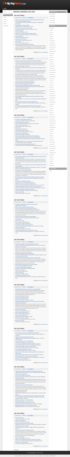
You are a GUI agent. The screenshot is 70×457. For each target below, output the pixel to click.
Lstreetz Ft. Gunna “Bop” (19, 417)
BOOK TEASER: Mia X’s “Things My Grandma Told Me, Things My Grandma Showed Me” (30, 395)
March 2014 (52, 114)
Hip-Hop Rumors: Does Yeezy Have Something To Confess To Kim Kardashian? (28, 60)
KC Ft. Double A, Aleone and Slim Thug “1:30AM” (23, 349)
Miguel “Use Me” (18, 127)
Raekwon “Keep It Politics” (19, 272)
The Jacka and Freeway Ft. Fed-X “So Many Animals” (24, 340)
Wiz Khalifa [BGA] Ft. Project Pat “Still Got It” (22, 25)
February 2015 (52, 91)
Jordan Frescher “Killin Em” (19, 191)
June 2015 (52, 83)
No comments (30, 17)
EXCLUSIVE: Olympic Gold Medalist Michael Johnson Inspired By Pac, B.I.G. (27, 85)
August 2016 (52, 53)
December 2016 (53, 44)
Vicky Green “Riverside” (19, 36)
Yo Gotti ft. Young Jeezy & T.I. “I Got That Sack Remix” (24, 399)
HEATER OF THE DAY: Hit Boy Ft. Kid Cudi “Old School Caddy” (25, 33)
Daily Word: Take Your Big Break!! (20, 246)
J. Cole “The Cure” (18, 219)
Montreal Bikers (52, 455)
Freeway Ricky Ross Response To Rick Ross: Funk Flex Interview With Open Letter (28, 371)
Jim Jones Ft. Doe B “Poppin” (20, 227)
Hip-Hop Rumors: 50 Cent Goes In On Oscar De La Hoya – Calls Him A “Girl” (27, 257)
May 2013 (51, 135)
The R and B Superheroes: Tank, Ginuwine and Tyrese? (24, 429)
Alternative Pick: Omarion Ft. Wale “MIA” (21, 317)
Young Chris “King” (18, 41)
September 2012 (53, 152)
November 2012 (53, 148)
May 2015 (51, 85)
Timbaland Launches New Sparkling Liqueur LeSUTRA (24, 336)
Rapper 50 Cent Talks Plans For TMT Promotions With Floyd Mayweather (27, 135)
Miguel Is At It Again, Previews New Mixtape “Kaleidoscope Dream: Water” (27, 209)
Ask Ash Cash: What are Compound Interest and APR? (24, 423)
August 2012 (52, 154)
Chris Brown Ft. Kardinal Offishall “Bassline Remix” (23, 119)
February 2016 (52, 66)
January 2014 (52, 118)
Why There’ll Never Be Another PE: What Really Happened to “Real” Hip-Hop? (28, 105)
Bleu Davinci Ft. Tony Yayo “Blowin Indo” (21, 442)
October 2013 (52, 125)
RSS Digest (46, 52)
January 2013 (52, 144)
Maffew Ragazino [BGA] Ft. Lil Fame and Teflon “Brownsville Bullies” (26, 355)
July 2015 (51, 80)
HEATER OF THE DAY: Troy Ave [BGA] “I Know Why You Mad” (25, 183)
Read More (36, 52)
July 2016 (51, 55)
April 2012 (51, 163)
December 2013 (53, 121)
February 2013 (52, 142)
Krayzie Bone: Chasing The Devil (20, 391)
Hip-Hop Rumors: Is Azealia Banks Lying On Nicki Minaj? (24, 44)
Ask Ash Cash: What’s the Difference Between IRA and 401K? (25, 144)
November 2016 (53, 47)
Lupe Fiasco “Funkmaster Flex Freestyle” (22, 295)
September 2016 (53, 51)
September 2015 (53, 76)
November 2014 (53, 97)
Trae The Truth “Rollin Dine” (19, 436)
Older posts (15, 449)
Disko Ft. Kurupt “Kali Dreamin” (20, 420)
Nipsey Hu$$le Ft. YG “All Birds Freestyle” (22, 221)
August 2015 (52, 78)
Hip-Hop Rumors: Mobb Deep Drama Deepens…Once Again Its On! (26, 204)
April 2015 (51, 87)
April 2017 (51, 36)
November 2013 (53, 123)
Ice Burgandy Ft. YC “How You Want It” (21, 133)
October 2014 (52, 99)
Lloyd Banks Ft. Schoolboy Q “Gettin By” (21, 298)
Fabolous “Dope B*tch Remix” (20, 269)
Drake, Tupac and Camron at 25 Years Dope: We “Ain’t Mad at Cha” (26, 101)
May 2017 (51, 34)
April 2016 (51, 61)
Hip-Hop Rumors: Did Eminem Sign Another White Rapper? (25, 82)
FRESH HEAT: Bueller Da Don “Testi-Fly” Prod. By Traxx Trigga (25, 346)
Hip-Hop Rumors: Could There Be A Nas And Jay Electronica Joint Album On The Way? (29, 176)
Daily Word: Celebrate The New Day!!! (21, 89)
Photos (5, 23)
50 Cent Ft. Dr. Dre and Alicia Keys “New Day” (22, 180)
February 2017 (52, 40)
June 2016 (52, 57)
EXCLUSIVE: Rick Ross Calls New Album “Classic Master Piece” (25, 216)
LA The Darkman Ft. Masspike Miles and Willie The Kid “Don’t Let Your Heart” (28, 343)
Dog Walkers (40, 455)
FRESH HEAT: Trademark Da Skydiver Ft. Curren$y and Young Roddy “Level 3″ (28, 186)
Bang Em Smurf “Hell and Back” (20, 309)
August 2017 (52, 28)
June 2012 (52, 159)
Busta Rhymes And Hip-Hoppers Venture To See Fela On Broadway (26, 264)
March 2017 (52, 38)
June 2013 (52, 133)
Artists (5, 21)
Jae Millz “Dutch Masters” (19, 30)
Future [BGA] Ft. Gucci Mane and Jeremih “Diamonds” (24, 224)
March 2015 (52, 89)
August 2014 (52, 104)
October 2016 (52, 49)
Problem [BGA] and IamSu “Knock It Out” (22, 122)
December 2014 (53, 95)
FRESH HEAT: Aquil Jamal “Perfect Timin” (22, 130)
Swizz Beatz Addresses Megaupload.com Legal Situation (24, 253)
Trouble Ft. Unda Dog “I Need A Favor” (21, 124)
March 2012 (52, 165)
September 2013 (53, 127)
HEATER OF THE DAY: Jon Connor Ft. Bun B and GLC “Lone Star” (26, 230)
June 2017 (52, 32)
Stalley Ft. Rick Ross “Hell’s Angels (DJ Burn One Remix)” (24, 206)
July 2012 (51, 156)
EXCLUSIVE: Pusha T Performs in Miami (22, 425)
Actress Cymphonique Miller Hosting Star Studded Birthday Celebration (26, 243)
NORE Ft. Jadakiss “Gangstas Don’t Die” (22, 312)
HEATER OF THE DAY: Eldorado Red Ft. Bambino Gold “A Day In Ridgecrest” (28, 439)
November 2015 (53, 72)
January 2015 (52, 93)
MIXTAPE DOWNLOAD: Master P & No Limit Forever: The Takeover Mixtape (27, 289)
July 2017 (51, 30)
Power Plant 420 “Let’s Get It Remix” (21, 373)
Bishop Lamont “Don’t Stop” (19, 320)
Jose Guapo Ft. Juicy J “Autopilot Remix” (21, 358)
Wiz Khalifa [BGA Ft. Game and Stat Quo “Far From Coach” (25, 402)
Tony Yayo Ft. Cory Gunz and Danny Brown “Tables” (23, 27)
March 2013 (52, 140)
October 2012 (52, 150)
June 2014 (52, 108)
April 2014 (51, 112)
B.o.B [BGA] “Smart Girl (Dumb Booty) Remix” (22, 275)
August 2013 (52, 129)
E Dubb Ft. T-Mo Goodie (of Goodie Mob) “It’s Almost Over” (25, 189)
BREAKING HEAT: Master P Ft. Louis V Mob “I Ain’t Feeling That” (26, 405)
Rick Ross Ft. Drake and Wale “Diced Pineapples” (23, 267)
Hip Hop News (19, 15)
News (5, 8)
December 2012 (53, 146)
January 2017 (52, 42)
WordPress (21, 455)
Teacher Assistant (31, 455)
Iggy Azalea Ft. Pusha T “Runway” (21, 38)
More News (6, 25)
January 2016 (52, 68)
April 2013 (51, 137)
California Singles (45, 455)
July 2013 (51, 131)
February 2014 (52, 116)
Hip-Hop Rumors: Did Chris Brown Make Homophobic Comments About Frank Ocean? (29, 75)
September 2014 (53, 102)
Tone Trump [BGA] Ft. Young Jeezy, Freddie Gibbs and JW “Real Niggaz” (27, 332)
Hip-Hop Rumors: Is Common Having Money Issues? (24, 384)
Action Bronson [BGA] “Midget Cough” (21, 314)
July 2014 (51, 106)
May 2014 (51, 110)
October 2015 (52, 74)
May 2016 (51, 59)
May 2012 (51, 161)
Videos (5, 19)
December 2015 (53, 70)
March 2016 (52, 63)
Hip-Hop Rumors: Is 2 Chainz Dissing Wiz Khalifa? (23, 170)
